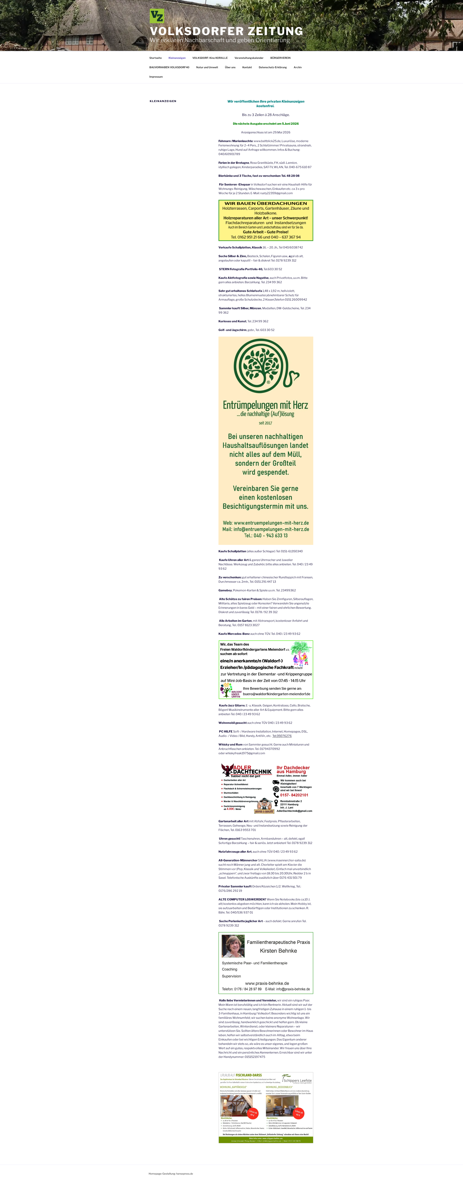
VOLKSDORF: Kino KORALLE (210, 57)
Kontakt (247, 67)
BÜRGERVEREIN (280, 57)
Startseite (155, 57)
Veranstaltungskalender (249, 57)
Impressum (156, 76)
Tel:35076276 (282, 736)
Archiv (298, 67)
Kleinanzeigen (177, 57)
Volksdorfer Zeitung (227, 31)
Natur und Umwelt (207, 67)
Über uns (230, 67)
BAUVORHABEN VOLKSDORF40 (169, 67)
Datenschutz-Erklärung (273, 67)
